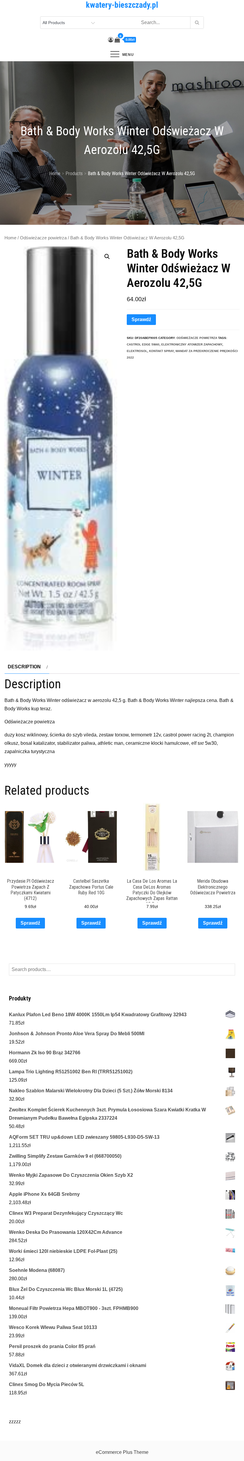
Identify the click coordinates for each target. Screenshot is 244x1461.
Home (10, 237)
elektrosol (137, 351)
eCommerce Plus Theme (122, 1452)
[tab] (26, 667)
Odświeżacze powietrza (43, 237)
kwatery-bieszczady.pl (122, 5)
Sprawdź (141, 319)
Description (24, 666)
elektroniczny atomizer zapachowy (191, 344)
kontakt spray (161, 351)
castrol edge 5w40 (143, 344)
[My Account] (110, 40)
